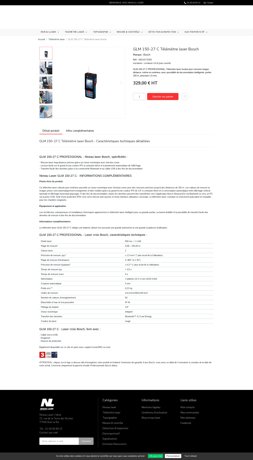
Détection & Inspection (162, 32)
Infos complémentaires (80, 131)
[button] (57, 82)
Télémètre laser (74, 32)
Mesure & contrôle (128, 32)
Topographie (100, 32)
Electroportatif (195, 32)
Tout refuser (190, 456)
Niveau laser (48, 32)
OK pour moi (155, 456)
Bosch (146, 54)
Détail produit (50, 131)
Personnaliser (173, 456)
